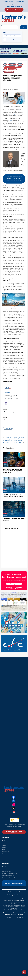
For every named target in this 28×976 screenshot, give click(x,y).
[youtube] (14, 812)
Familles (20, 64)
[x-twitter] (13, 808)
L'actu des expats (8, 428)
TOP (5, 69)
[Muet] (8, 40)
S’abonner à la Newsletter (14, 9)
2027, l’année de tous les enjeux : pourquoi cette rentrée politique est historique (13, 470)
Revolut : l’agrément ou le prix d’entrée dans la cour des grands (13, 495)
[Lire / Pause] (4, 39)
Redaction (17, 85)
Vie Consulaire (12, 69)
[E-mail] (6, 403)
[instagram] (13, 804)
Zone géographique (8, 71)
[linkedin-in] (13, 800)
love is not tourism (15, 114)
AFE (5, 64)
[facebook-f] (13, 797)
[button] (24, 972)
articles (10, 120)
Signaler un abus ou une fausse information (14, 832)
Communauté (12, 64)
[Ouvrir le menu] (25, 37)
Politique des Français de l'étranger (12, 66)
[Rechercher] (23, 27)
